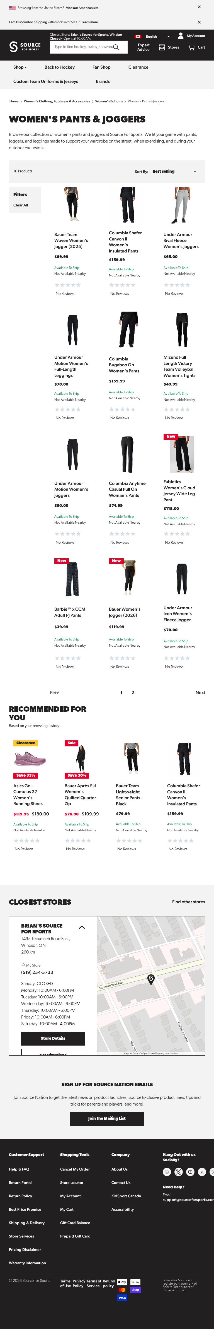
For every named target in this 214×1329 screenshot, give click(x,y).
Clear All (20, 205)
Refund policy (109, 1283)
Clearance (138, 67)
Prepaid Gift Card (75, 1236)
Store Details (53, 1039)
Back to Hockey (60, 67)
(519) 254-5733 (37, 972)
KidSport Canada (126, 1196)
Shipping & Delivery (27, 1222)
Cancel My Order (75, 1169)
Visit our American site (82, 8)
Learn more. (90, 22)
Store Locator (71, 1182)
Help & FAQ (19, 1169)
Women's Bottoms (109, 101)
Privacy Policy (79, 1283)
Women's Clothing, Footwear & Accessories (57, 101)
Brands (103, 81)
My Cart (67, 1209)
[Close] (199, 6)
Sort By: (141, 171)
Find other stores (188, 901)
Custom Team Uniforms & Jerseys (45, 81)
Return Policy (20, 1196)
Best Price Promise (25, 1209)
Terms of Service (94, 1283)
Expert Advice (143, 47)
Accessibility (122, 1209)
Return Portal (20, 1182)
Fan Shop (102, 67)
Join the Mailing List (107, 1119)
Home (14, 101)
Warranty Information (27, 1263)
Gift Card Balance (75, 1222)
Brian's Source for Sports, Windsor (96, 35)
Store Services (21, 1236)
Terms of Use (65, 1283)
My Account (70, 1196)
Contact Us (120, 1182)
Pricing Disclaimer (25, 1249)
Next (200, 692)
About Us (119, 1169)
